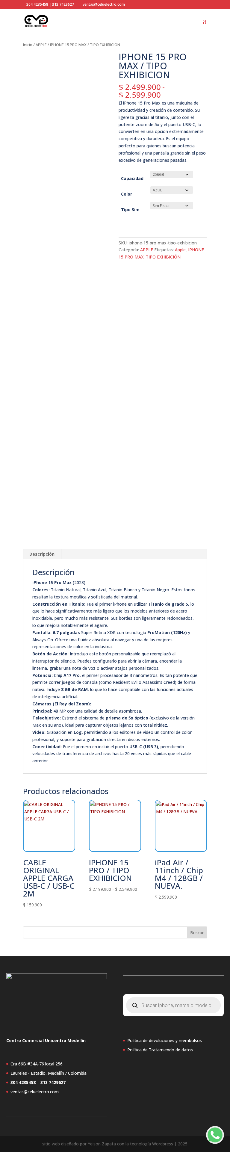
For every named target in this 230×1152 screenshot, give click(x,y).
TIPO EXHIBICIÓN (163, 257)
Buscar (197, 932)
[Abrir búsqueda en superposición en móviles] (173, 1005)
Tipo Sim (130, 209)
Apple (180, 250)
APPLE (41, 44)
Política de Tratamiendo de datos (160, 1050)
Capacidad (132, 178)
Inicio (27, 44)
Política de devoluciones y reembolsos (164, 1040)
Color (126, 194)
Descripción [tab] (42, 554)
